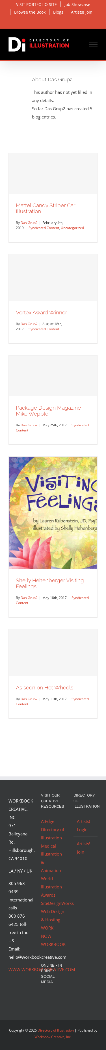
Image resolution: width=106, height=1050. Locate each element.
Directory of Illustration (56, 1030)
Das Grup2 (29, 222)
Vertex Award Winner (41, 312)
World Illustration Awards (51, 887)
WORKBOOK (53, 944)
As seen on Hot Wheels (44, 687)
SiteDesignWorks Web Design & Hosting (57, 911)
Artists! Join (83, 848)
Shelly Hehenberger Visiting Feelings (50, 583)
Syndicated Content (44, 227)
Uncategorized (72, 227)
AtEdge (47, 821)
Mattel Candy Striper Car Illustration (45, 208)
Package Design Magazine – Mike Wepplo (50, 411)
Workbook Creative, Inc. (53, 1036)
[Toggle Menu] (93, 44)
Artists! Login (83, 825)
